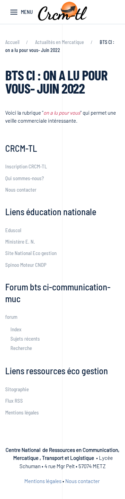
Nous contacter (20, 189)
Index (16, 329)
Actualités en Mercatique (59, 42)
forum (11, 317)
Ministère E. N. (20, 241)
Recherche (21, 348)
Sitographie (17, 389)
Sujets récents (25, 338)
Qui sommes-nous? (24, 178)
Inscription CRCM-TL (26, 166)
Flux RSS (14, 400)
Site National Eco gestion (31, 253)
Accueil (12, 42)
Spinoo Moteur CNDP (26, 265)
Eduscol (13, 230)
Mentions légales (22, 412)
